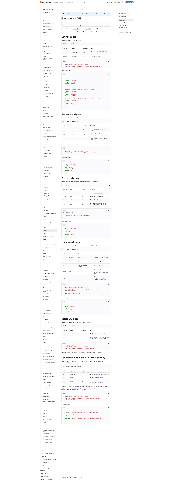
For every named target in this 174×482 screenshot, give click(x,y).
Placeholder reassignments (47, 196)
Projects (44, 342)
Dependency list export (48, 79)
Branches (45, 43)
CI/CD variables (47, 159)
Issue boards (47, 173)
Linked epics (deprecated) (49, 267)
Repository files (46, 347)
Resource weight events (48, 367)
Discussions (45, 90)
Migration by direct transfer (48, 190)
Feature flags (46, 119)
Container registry (47, 61)
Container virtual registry (48, 64)
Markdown (45, 279)
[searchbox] (69, 2)
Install (64, 6)
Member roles (46, 284)
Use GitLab (42, 6)
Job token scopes (47, 256)
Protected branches (48, 199)
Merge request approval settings (48, 291)
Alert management (47, 20)
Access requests (46, 12)
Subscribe (74, 6)
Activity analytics (47, 153)
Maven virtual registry (48, 282)
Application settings (47, 26)
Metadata (45, 302)
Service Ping (46, 393)
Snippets (45, 405)
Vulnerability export (47, 439)
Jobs (44, 250)
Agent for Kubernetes (48, 15)
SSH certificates (47, 224)
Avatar (44, 40)
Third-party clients (46, 450)
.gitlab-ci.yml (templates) (48, 9)
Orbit (44, 316)
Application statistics (47, 29)
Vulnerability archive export (49, 436)
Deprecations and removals (48, 453)
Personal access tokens (48, 327)
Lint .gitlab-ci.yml (46, 276)
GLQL (44, 142)
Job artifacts (45, 253)
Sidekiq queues (46, 399)
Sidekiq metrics (46, 396)
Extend (60, 6)
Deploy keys (46, 81)
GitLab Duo (48, 6)
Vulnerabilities (46, 433)
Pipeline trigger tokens (48, 333)
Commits (45, 56)
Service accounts (47, 390)
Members (46, 187)
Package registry (47, 322)
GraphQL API (43, 465)
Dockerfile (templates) (48, 93)
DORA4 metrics (46, 96)
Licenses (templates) (47, 264)
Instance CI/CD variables (48, 236)
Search (44, 379)
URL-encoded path (99, 51)
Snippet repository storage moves (49, 402)
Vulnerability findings (47, 442)
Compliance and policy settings (48, 59)
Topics (44, 422)
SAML (45, 216)
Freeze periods (46, 127)
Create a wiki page (123, 25)
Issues (44, 242)
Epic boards (46, 164)
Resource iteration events (48, 356)
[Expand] (56, 62)
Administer (69, 6)
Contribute (80, 6)
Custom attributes (47, 67)
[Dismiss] (109, 14)
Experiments (45, 113)
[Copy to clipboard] (109, 44)
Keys (44, 259)
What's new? (110, 2)
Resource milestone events (49, 362)
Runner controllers (47, 373)
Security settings (47, 222)
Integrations (46, 170)
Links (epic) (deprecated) (48, 273)
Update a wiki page (123, 27)
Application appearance (48, 23)
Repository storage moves (50, 213)
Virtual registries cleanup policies (48, 431)
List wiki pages (122, 20)
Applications (45, 32)
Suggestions (45, 407)
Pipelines (45, 336)
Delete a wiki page (123, 30)
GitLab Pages (46, 139)
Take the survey (99, 13)
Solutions (86, 6)
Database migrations (47, 70)
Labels (45, 179)
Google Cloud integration (48, 144)
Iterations (46, 176)
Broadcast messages (47, 46)
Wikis (45, 230)
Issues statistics (46, 247)
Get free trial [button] (130, 2)
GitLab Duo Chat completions (49, 136)
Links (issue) (45, 270)
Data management (47, 73)
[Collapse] (56, 148)
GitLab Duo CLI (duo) (45, 473)
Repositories (45, 345)
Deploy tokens (46, 84)
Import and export (48, 167)
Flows (44, 124)
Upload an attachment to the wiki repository (125, 33)
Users (44, 425)
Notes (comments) (47, 310)
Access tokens (47, 150)
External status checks (48, 116)
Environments (46, 101)
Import (44, 233)
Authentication (45, 448)
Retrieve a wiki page (123, 22)
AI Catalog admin (46, 18)
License (44, 262)
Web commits (46, 445)
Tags (44, 413)
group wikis (76, 28)
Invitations (45, 239)
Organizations (46, 319)
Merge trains (45, 299)
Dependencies (46, 76)
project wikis (88, 28)
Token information (47, 419)
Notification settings (47, 313)
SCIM (45, 219)
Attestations (45, 35)
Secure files (45, 387)
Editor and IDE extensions (46, 479)
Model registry (46, 305)
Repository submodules (48, 350)
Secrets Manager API (47, 385)
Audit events (45, 38)
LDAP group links (48, 182)
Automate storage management (49, 459)
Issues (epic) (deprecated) (49, 244)
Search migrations (47, 382)
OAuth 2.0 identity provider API (47, 468)
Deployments (46, 87)
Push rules (46, 204)
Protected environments (49, 202)
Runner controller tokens (48, 376)
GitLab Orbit (54, 6)
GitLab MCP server (44, 470)
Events (44, 110)
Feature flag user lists (47, 121)
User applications (47, 427)
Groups (44, 147)
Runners (44, 370)
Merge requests (46, 296)
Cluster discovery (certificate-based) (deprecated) (47, 50)
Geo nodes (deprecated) (48, 130)
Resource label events (48, 359)
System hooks (46, 410)
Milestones (46, 193)
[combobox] (115, 2)
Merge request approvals (48, 287)
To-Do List (45, 416)
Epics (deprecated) (47, 104)
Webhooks (46, 227)
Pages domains (46, 325)
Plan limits (45, 339)
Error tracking (46, 107)
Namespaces (46, 307)
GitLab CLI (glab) (44, 476)
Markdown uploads (48, 184)
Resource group (46, 353)
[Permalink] (77, 36)
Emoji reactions (46, 99)
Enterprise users (47, 162)
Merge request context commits (48, 293)
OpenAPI (44, 456)
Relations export (47, 207)
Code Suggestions (47, 53)
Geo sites (45, 133)
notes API (100, 31)
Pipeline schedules (47, 330)
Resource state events (48, 365)
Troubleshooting (45, 462)
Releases (46, 210)
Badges (45, 156)
